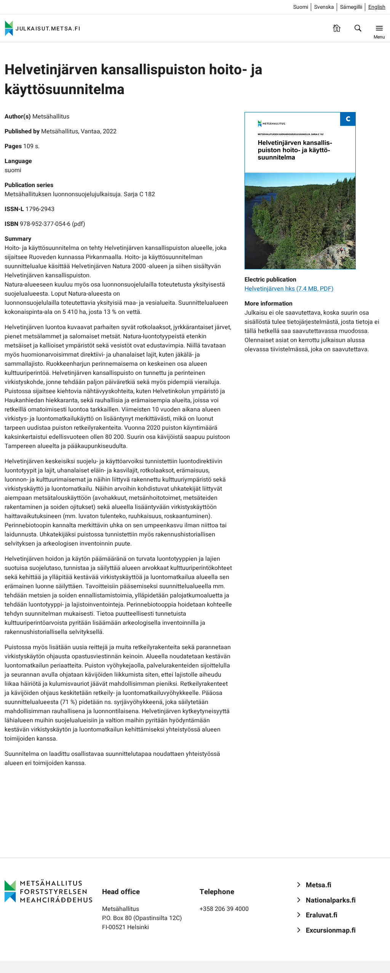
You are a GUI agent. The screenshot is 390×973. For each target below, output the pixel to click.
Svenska (324, 7)
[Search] (358, 28)
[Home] (336, 28)
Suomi (300, 7)
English (376, 7)
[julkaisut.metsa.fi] (48, 890)
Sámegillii (351, 7)
